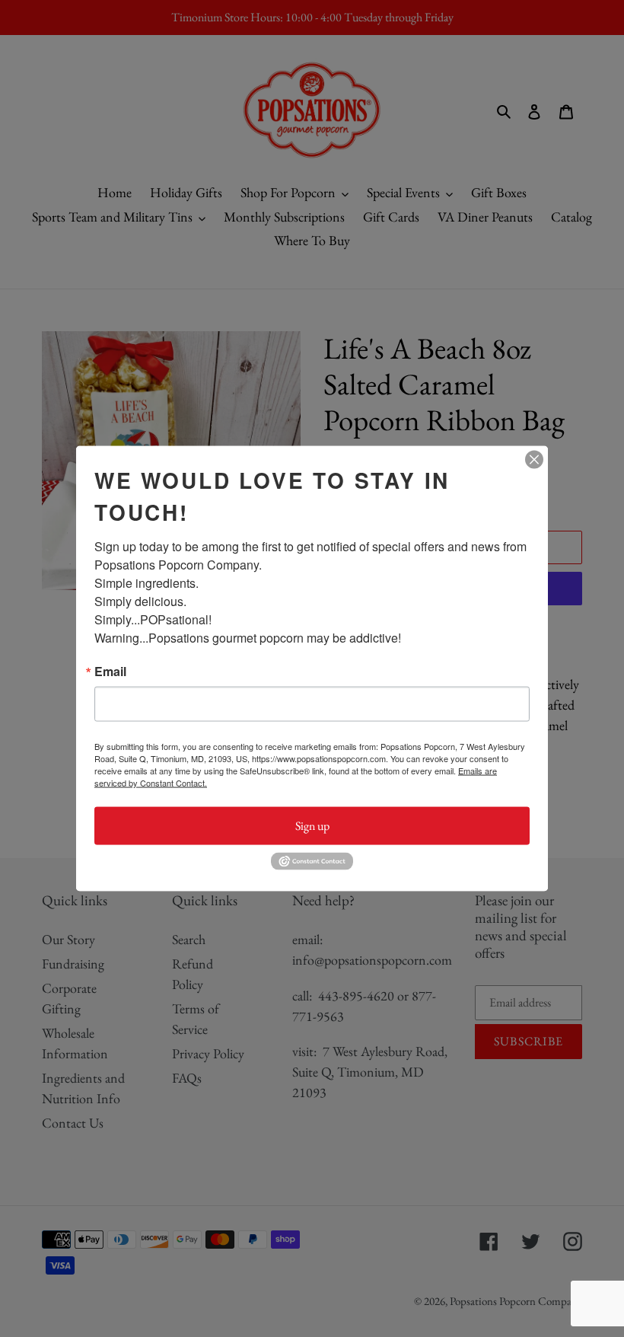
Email (110, 671)
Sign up (312, 826)
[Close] (534, 460)
